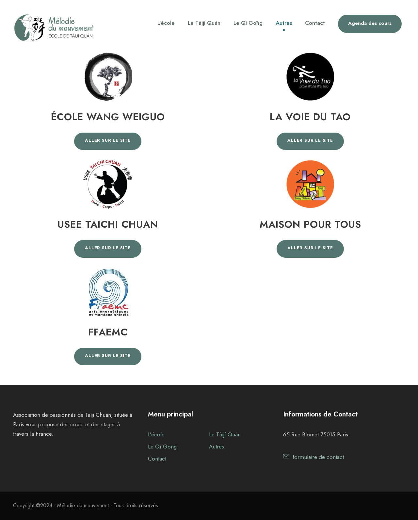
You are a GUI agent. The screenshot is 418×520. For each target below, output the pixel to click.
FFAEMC (108, 332)
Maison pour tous (310, 224)
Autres (284, 23)
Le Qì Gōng (248, 23)
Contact (315, 23)
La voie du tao (310, 117)
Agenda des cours (370, 23)
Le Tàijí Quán (204, 23)
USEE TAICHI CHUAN (107, 224)
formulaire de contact (318, 457)
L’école (166, 23)
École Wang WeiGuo (108, 117)
